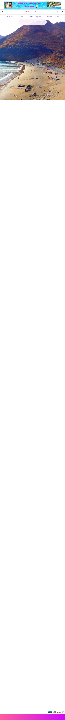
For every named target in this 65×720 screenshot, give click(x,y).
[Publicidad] (32, 5)
